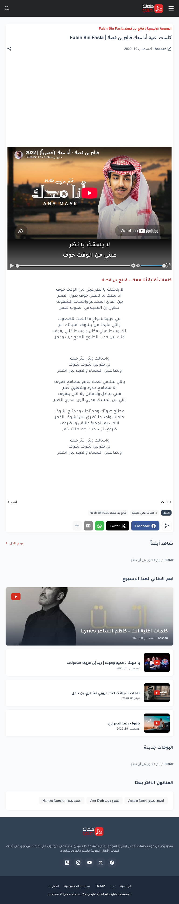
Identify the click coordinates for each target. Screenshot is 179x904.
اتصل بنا (53, 886)
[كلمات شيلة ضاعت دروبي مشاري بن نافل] (157, 692)
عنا (113, 886)
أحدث (164, 502)
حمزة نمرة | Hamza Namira (61, 800)
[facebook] (112, 862)
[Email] (88, 525)
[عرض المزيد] (77, 525)
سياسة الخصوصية (77, 886)
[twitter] (100, 862)
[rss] (67, 862)
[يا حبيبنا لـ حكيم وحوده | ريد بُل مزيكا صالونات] (157, 662)
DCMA (100, 886)
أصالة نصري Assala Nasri (146, 800)
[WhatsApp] (99, 525)
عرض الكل (17, 543)
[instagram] (78, 862)
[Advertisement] (87, 72)
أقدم (14, 502)
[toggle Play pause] (11, 265)
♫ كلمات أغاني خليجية (144, 512)
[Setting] (133, 265)
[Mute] (137, 265)
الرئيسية (125, 886)
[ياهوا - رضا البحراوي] (157, 723)
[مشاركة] (11, 48)
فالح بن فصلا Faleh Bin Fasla (121, 28)
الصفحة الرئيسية (159, 28)
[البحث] (7, 8)
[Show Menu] (171, 8)
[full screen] (168, 265)
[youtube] (89, 862)
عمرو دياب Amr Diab (104, 800)
